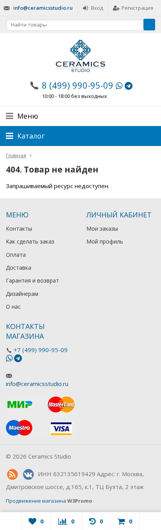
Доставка (18, 267)
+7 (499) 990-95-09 (41, 350)
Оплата (16, 254)
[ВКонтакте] (28, 474)
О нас (13, 306)
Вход (97, 7)
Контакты (19, 228)
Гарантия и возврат (32, 280)
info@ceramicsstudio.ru (43, 7)
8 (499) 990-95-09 (77, 85)
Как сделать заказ (30, 241)
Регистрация (137, 7)
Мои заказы (102, 228)
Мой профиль (104, 241)
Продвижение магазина (36, 500)
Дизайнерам (22, 293)
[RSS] (12, 474)
